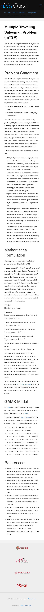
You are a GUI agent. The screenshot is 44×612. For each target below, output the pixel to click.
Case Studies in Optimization (16, 13)
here (9, 407)
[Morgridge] (22, 560)
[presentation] (33, 43)
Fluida (21, 606)
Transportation (32, 13)
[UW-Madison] (22, 548)
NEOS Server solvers (24, 384)
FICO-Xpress (25, 417)
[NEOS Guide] (14, 5)
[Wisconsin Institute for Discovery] (22, 573)
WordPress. (28, 606)
